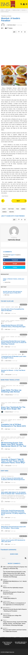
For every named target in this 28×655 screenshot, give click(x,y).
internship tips (10, 476)
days (14, 438)
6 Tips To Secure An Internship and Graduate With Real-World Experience (13, 478)
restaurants (4, 420)
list (23, 419)
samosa (4, 211)
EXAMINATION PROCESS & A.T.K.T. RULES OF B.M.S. (15, 582)
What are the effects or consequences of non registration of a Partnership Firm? (14, 603)
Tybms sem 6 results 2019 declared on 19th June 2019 (13, 540)
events (17, 438)
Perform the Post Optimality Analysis (13, 587)
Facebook (15, 260)
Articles (3, 385)
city (9, 368)
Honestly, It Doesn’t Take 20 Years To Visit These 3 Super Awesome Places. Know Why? (13, 461)
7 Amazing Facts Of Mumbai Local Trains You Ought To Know (13, 357)
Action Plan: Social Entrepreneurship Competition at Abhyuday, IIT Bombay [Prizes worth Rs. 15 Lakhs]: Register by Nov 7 (13, 512)
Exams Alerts (4, 489)
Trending (12, 336)
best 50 (14, 419)
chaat (4, 208)
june (2, 439)
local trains (14, 354)
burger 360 (14, 402)
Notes (2, 508)
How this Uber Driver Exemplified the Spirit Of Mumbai (12, 309)
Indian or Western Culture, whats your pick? (13, 279)
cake (17, 385)
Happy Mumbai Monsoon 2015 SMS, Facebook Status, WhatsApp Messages (13, 325)
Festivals (3, 320)
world (9, 420)
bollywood (9, 438)
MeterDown (7, 524)
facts (9, 354)
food (17, 208)
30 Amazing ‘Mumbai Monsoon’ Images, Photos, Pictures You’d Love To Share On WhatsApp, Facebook (13, 342)
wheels (16, 368)
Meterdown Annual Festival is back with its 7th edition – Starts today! (13, 527)
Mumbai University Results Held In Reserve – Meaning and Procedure (15, 610)
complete (19, 419)
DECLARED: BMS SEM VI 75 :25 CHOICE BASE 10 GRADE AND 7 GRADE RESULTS (13, 493)
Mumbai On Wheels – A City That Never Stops (13, 371)
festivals (22, 438)
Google (15, 263)
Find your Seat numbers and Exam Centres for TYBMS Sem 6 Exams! (14, 630)
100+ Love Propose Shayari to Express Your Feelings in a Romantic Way (15, 567)
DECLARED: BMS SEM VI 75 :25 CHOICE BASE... (21, 643)
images (19, 336)
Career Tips (3, 476)
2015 (16, 336)
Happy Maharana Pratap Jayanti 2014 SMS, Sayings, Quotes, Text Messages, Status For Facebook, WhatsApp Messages (15, 623)
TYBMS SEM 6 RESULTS (9, 598)
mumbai (23, 208)
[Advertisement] (14, 49)
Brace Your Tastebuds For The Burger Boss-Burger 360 (13, 408)
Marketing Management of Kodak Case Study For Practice (13, 593)
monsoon (22, 320)
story (2, 490)
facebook (12, 320)
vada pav (11, 211)
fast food (11, 208)
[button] (21, 4)
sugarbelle (3, 386)
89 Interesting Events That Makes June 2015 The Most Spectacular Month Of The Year (13, 444)
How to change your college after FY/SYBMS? (12, 616)
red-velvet (21, 385)
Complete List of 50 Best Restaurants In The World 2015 (13, 425)
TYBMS (10, 538)
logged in (12, 254)
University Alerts (19, 489)
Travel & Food (6, 16)
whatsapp (10, 321)
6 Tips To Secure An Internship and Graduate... (7, 643)
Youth (14, 385)
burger (9, 402)
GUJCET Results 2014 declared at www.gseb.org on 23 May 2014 (12, 292)
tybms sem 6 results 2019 (17, 538)
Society (8, 320)
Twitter (15, 267)
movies (5, 439)
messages (17, 320)
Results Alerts (11, 489)
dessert (3, 403)
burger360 (20, 402)
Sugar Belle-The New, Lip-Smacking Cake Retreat (11, 391)
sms (6, 321)
